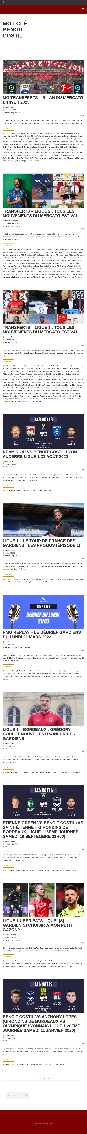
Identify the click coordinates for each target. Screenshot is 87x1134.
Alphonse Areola (67, 133)
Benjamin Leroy (39, 368)
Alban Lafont (38, 366)
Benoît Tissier (9, 107)
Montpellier (73, 150)
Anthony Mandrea (41, 249)
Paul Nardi (32, 966)
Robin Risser (74, 390)
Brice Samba (74, 368)
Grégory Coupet (58, 772)
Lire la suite (8, 129)
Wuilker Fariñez (59, 399)
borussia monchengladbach (17, 139)
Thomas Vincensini (22, 274)
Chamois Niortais (51, 252)
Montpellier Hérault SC (59, 385)
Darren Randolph (15, 141)
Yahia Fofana (63, 277)
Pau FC (79, 152)
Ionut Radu (55, 144)
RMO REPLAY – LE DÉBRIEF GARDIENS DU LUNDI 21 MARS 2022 (42, 634)
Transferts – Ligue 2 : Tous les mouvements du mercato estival (40, 213)
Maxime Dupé (28, 385)
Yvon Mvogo (36, 401)
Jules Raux (24, 379)
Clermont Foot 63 (64, 252)
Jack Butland (64, 144)
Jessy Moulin (67, 377)
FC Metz (80, 255)
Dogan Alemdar (43, 371)
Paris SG (68, 388)
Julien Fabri (19, 260)
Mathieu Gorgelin (62, 673)
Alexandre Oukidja (20, 961)
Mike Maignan (74, 673)
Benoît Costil (28, 252)
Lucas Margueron (48, 382)
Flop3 (77, 671)
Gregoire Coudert (19, 377)
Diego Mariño (40, 141)
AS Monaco (19, 136)
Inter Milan (46, 144)
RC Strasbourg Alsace (65, 266)
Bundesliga (43, 139)
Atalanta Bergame (43, 136)
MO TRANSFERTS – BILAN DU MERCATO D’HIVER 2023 (43, 99)
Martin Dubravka (55, 150)
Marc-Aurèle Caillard (47, 673)
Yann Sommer (33, 161)
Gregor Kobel (36, 144)
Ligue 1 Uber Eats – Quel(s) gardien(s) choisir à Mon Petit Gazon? (37, 925)
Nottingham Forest (17, 152)
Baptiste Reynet (44, 961)
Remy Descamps (54, 390)
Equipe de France (58, 671)
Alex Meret (43, 133)
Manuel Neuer (43, 150)
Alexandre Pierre (19, 249)
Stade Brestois (43, 271)
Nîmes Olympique (32, 263)
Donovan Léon (55, 371)
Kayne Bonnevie (63, 379)
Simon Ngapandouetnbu (51, 393)
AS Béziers (64, 249)
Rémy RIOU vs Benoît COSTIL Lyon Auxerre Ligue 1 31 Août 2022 (40, 454)
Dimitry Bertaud (31, 371)
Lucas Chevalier (61, 260)
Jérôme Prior (74, 144)
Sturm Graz (16, 158)
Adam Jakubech (18, 366)
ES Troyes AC (78, 371)
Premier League (20, 155)
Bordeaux (39, 870)
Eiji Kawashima (66, 371)
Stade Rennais (20, 396)
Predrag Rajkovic (42, 966)
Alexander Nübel (50, 366)
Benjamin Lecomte (70, 136)
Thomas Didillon (14, 399)
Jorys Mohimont (8, 260)
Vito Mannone (78, 158)
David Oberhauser (9, 255)
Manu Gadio (8, 461)
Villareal (69, 158)
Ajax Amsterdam (33, 133)
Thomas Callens (8, 274)
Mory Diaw (72, 385)
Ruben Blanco (18, 393)
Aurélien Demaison (11, 221)
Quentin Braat (34, 266)
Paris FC (58, 263)
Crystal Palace (69, 139)
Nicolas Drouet (9, 1035)
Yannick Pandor (14, 401)
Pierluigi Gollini (8, 155)
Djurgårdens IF (30, 255)
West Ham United (9, 161)
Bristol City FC (33, 139)
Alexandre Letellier (63, 366)
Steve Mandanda (33, 396)
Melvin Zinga (38, 385)
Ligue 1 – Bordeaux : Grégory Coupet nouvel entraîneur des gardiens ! (39, 734)
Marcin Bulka (60, 382)
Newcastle (6, 152)
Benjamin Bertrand (16, 252)
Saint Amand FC (72, 269)
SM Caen (34, 271)
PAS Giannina (61, 152)
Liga (42, 147)
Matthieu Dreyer (13, 263)
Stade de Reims (74, 155)
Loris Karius (68, 147)
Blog (12, 113)
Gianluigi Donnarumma (22, 144)
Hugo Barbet (77, 258)
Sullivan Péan (76, 271)
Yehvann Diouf (26, 401)
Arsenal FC (78, 133)
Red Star (6, 269)
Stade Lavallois (55, 271)
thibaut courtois (66, 676)
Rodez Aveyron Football (27, 269)
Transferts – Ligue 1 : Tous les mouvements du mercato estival (40, 329)
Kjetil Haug (79, 579)
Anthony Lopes (18, 368)
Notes (17, 467)
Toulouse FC (37, 399)
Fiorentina (64, 141)
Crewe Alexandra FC (55, 139)
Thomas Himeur (26, 399)
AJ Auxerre (22, 133)
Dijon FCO (20, 255)
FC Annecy (51, 255)
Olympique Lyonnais (32, 152)
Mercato (65, 150)
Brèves (17, 749)
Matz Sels (18, 385)
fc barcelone (69, 671)
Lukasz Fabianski (16, 150)
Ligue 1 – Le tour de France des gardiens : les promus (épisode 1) (41, 543)
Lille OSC (59, 147)
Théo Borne (69, 396)
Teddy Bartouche (46, 396)
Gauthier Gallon (51, 374)
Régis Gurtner (46, 676)
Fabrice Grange (28, 772)
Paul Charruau (8, 266)
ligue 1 (47, 147)
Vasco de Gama (60, 158)
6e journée (8, 870)
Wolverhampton (22, 161)
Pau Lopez (6, 390)
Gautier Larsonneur (76, 141)
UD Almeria (36, 158)
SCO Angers (12, 271)
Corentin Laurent (77, 252)
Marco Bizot (70, 382)
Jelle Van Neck (57, 377)
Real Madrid (35, 676)
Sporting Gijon (53, 155)
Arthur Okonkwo (8, 136)
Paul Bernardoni (74, 263)
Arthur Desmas (53, 249)
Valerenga (48, 582)
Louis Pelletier (50, 260)
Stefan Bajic (7, 158)
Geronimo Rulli (8, 144)
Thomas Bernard (10, 550)
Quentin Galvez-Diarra (48, 266)
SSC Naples (63, 155)
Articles (7, 113)
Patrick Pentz (71, 152)
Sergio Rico (43, 155)
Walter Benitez (55, 966)
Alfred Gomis (7, 368)
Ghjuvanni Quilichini (65, 374)
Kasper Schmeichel (50, 379)
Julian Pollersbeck (14, 147)
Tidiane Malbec (35, 274)
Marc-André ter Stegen (31, 673)
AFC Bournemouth (11, 133)
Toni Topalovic (26, 158)
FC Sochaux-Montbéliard (12, 258)
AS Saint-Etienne (30, 136)
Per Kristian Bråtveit (21, 266)
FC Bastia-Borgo (62, 255)
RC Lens (27, 390)
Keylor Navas (26, 147)
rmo (58, 676)
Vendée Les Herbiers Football (46, 277)
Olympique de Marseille (28, 388)
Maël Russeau (9, 841)
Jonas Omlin (14, 379)
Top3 (74, 676)
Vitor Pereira (75, 772)
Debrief (48, 671)
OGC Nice (15, 388)
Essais (17, 113)
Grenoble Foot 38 (66, 258)
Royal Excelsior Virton (57, 269)
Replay (53, 676)
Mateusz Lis (79, 382)
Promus (22, 582)
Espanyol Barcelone (53, 141)
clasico (42, 671)
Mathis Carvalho (8, 385)
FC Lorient (72, 255)
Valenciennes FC (47, 158)
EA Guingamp (41, 255)
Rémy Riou (14, 269)
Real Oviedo (78, 266)
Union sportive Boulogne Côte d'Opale (55, 274)
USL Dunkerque (16, 277)
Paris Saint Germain (48, 152)
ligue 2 (53, 147)
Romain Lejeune (42, 269)
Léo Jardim (36, 147)
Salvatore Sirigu (32, 155)
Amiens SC (30, 249)
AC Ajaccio (8, 366)
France (24, 258)
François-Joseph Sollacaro (35, 374)
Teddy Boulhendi (59, 396)
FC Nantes (15, 374)
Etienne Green (49, 870)
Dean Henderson (28, 141)
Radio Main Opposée (22, 647)
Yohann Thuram (74, 277)
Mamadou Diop (73, 260)
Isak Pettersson (32, 377)
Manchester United (30, 150)
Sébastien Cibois (24, 271)
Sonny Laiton (66, 393)
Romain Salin (7, 393)
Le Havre (27, 260)
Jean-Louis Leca (45, 377)
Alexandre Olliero (54, 133)
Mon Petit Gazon (9, 966)
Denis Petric (20, 371)
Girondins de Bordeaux (50, 258)
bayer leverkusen (57, 136)
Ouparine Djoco (58, 388)
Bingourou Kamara (62, 368)
